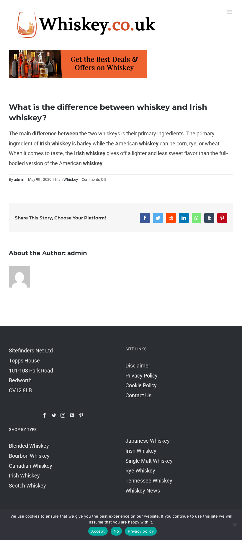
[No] (235, 524)
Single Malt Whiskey (149, 461)
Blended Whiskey (29, 446)
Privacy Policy (141, 375)
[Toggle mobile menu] (230, 12)
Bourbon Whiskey (29, 456)
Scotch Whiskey (27, 485)
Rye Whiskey (140, 470)
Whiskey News (142, 491)
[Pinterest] (81, 415)
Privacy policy (141, 531)
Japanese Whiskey (147, 441)
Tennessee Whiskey (148, 480)
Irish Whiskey (66, 179)
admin (19, 179)
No (116, 531)
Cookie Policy (141, 385)
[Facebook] (44, 415)
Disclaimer (137, 365)
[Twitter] (53, 415)
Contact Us (138, 395)
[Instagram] (62, 415)
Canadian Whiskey (30, 466)
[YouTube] (72, 415)
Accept (98, 531)
